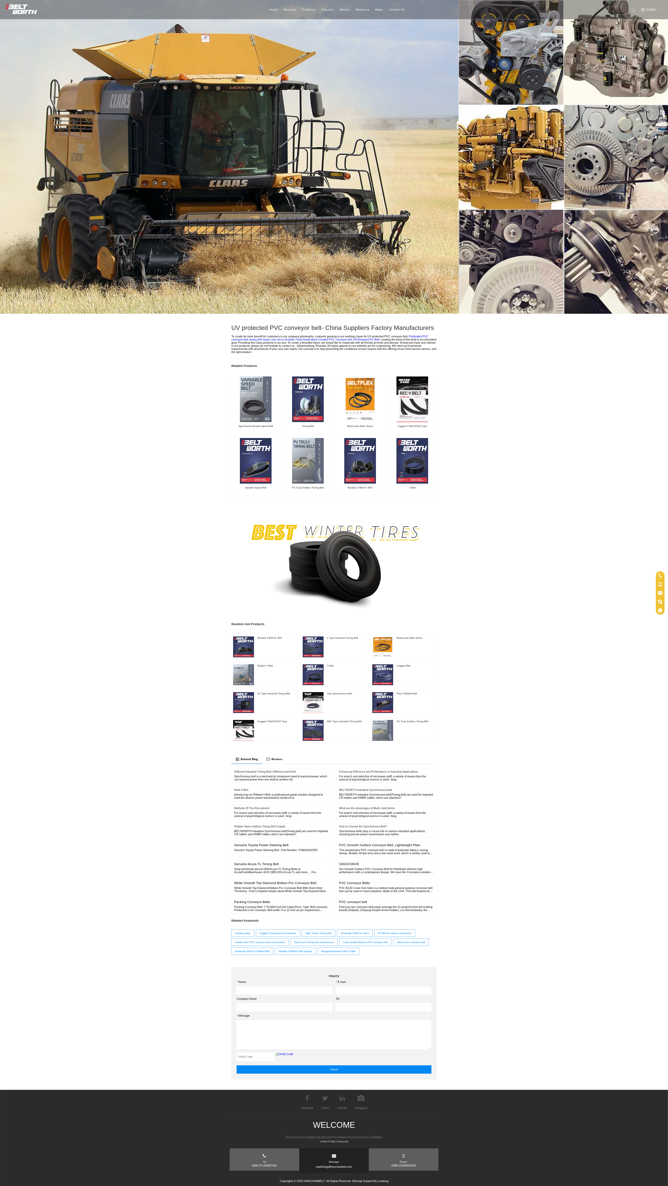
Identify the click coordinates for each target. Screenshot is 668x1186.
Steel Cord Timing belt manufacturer (314, 942)
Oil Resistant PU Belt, (367, 339)
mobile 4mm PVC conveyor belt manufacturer (260, 942)
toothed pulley (242, 933)
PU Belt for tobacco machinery (394, 933)
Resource (362, 9)
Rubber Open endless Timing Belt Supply (259, 826)
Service (345, 9)
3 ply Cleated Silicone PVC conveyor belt (365, 942)
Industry (327, 9)
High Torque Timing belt (318, 933)
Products (308, 9)
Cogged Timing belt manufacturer (278, 933)
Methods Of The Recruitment (251, 808)
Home (273, 9)
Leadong (382, 1181)
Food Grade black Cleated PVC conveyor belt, (324, 339)
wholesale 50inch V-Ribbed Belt (252, 951)
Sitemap (357, 1181)
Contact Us (397, 9)
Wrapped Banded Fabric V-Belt (338, 951)
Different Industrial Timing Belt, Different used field (265, 771)
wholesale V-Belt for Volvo (355, 933)
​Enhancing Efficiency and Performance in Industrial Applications (378, 771)
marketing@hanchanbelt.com (334, 1166)
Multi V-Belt (241, 789)
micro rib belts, (286, 339)
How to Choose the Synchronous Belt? (363, 826)
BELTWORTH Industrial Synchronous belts (365, 789)
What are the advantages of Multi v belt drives (367, 808)
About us (290, 9)
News (379, 9)
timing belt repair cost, (263, 339)
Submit (334, 1069)
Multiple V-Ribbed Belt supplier (295, 951)
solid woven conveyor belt (411, 942)
